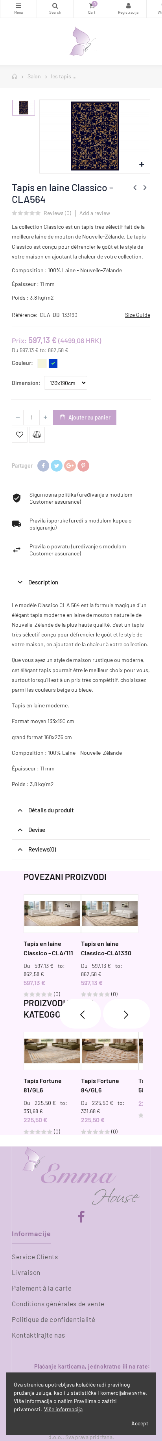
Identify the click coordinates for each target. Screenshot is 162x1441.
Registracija (128, 9)
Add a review (94, 213)
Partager (43, 466)
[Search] (55, 9)
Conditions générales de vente (58, 1303)
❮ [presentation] (80, 1014)
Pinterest (83, 466)
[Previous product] (135, 187)
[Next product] (145, 187)
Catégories (18, 9)
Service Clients (35, 1256)
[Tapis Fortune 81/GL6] (52, 1051)
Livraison (26, 1272)
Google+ (70, 466)
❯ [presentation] (126, 1014)
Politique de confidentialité (53, 1319)
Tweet (57, 466)
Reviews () (57, 213)
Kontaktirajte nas (38, 1335)
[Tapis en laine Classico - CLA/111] (52, 913)
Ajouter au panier (88, 417)
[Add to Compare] (37, 435)
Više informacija (63, 1409)
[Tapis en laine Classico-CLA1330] (110, 913)
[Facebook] (81, 1217)
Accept (139, 1423)
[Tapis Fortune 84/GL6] (110, 1051)
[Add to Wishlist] (20, 435)
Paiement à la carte (42, 1288)
